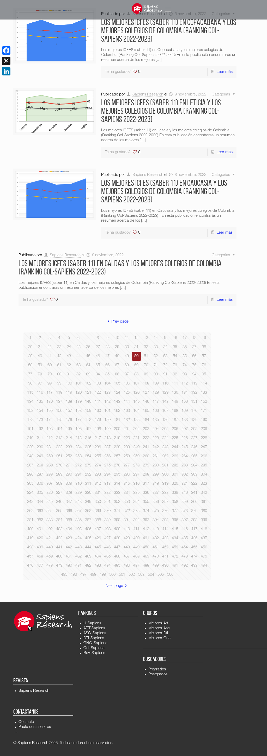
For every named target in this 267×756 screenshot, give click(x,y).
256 (107, 456)
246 (194, 447)
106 (127, 384)
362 (30, 511)
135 (40, 402)
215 (78, 438)
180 (107, 420)
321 (184, 484)
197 (88, 429)
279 (146, 465)
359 (184, 502)
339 (175, 493)
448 (127, 547)
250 (49, 456)
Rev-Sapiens (94, 653)
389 (107, 520)
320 (175, 484)
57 (204, 356)
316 (136, 484)
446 (107, 547)
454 (184, 547)
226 (184, 438)
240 (136, 447)
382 (40, 520)
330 (88, 493)
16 (175, 338)
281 (165, 465)
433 (165, 538)
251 (59, 456)
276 (117, 465)
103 (98, 384)
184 (146, 420)
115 (30, 393)
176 (69, 420)
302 (184, 475)
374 (146, 511)
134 (30, 402)
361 (204, 502)
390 (117, 520)
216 (88, 438)
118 (59, 393)
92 (175, 374)
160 (98, 411)
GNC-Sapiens (95, 643)
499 (103, 575)
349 (88, 502)
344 (40, 502)
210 (30, 438)
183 (136, 420)
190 (204, 420)
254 (88, 456)
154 (40, 411)
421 (49, 538)
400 (30, 529)
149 (175, 402)
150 (184, 402)
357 (165, 502)
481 (78, 566)
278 (136, 465)
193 (49, 429)
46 (98, 356)
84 (98, 374)
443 (78, 547)
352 (117, 502)
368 (88, 511)
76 (204, 365)
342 (204, 493)
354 (136, 502)
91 (165, 374)
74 (185, 365)
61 (59, 365)
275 (107, 465)
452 (165, 547)
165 (146, 411)
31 (136, 347)
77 (30, 374)
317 (146, 484)
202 (136, 429)
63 (78, 365)
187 (175, 420)
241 (146, 447)
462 (78, 557)
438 (30, 547)
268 (40, 465)
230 (40, 447)
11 (127, 338)
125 (127, 393)
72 (165, 365)
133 (204, 393)
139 (78, 402)
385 (69, 520)
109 (156, 384)
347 (69, 502)
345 (49, 502)
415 (175, 529)
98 (49, 384)
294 (107, 475)
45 (88, 356)
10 (117, 338)
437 (204, 538)
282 (175, 465)
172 (30, 420)
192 (40, 429)
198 (98, 429)
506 (170, 575)
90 (156, 374)
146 (146, 402)
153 (30, 411)
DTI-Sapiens (93, 638)
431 (146, 538)
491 (175, 566)
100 (69, 384)
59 (40, 365)
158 (78, 411)
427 (107, 538)
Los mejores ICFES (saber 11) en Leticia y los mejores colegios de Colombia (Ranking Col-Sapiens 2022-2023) (161, 111)
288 (49, 475)
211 (40, 438)
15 (165, 338)
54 (175, 356)
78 (40, 374)
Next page (114, 586)
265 (194, 456)
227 (194, 438)
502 (132, 575)
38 (204, 347)
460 (59, 557)
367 (78, 511)
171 (204, 411)
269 (49, 465)
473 (184, 557)
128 (156, 393)
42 (59, 356)
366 (69, 511)
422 (59, 538)
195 (69, 429)
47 (107, 356)
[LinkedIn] (6, 71)
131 (184, 393)
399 (204, 520)
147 (156, 402)
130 (175, 393)
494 (204, 566)
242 (156, 447)
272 (78, 465)
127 (146, 393)
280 (156, 465)
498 (93, 575)
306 (40, 484)
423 (69, 538)
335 (136, 493)
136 (49, 402)
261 (156, 456)
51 (146, 356)
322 (194, 484)
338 (165, 493)
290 (69, 475)
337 (156, 493)
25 (78, 347)
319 (165, 484)
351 (107, 502)
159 (88, 411)
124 (117, 393)
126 (136, 393)
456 (204, 547)
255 (98, 456)
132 (194, 393)
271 (69, 465)
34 (165, 347)
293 (98, 475)
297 (136, 475)
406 (88, 529)
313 (107, 484)
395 (165, 520)
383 (49, 520)
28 (107, 347)
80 (59, 374)
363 (40, 511)
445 (98, 547)
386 (78, 520)
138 (69, 402)
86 (117, 374)
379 (194, 511)
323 (204, 484)
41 (49, 356)
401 (40, 529)
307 (49, 484)
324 (30, 493)
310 (78, 484)
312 (98, 484)
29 (117, 347)
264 (184, 456)
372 (127, 511)
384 (59, 520)
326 (49, 493)
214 (69, 438)
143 (117, 402)
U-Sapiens (92, 623)
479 (59, 566)
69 (136, 365)
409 (117, 529)
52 (156, 356)
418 (204, 529)
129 (165, 393)
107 (136, 384)
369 (98, 511)
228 (204, 438)
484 (107, 566)
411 (136, 529)
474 (194, 557)
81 (69, 374)
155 (49, 411)
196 (78, 429)
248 (30, 456)
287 (40, 475)
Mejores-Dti (158, 633)
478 (49, 566)
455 (194, 547)
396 (175, 520)
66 (107, 365)
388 (98, 520)
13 (146, 338)
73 (175, 365)
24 (69, 347)
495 (64, 575)
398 (194, 520)
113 (194, 384)
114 (204, 384)
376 (165, 511)
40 (40, 356)
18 (194, 338)
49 (127, 356)
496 (74, 575)
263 (175, 456)
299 (156, 475)
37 (194, 347)
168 (175, 411)
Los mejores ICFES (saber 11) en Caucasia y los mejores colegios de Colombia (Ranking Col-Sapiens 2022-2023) (164, 192)
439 (40, 547)
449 (136, 547)
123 (107, 393)
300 (165, 475)
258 (127, 456)
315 (127, 484)
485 (117, 566)
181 (117, 420)
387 (88, 520)
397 (184, 520)
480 (69, 566)
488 (146, 566)
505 (160, 575)
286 (30, 475)
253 (78, 456)
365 (59, 511)
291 (78, 475)
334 (127, 493)
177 (78, 420)
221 (136, 438)
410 (127, 529)
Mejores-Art (158, 623)
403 (59, 529)
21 (40, 347)
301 (175, 475)
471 (165, 557)
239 (127, 447)
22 (49, 347)
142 (107, 402)
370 (107, 511)
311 (88, 484)
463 (88, 557)
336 (146, 493)
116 (40, 393)
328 (69, 493)
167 (165, 411)
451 (156, 547)
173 (40, 420)
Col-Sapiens (93, 648)
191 (30, 429)
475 (204, 557)
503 (141, 575)
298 (146, 475)
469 (146, 557)
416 (184, 529)
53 (165, 356)
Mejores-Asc (159, 628)
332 (107, 493)
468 (136, 557)
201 (127, 429)
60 (49, 365)
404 (69, 529)
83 (88, 374)
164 (136, 411)
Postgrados (157, 674)
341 (194, 493)
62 (69, 365)
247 (204, 447)
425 (88, 538)
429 (127, 538)
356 (156, 502)
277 (127, 465)
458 (40, 557)
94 (194, 374)
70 (146, 365)
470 (156, 557)
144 (127, 402)
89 (146, 374)
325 (40, 493)
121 (88, 393)
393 (146, 520)
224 (165, 438)
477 (40, 566)
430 (136, 538)
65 (98, 365)
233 (69, 447)
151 (194, 402)
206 (175, 429)
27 (98, 347)
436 (194, 538)
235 (88, 447)
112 (184, 384)
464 (98, 557)
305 (30, 484)
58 (30, 365)
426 (98, 538)
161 (107, 411)
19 (204, 338)
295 (117, 475)
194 (59, 429)
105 (117, 384)
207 (184, 429)
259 (136, 456)
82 (78, 374)
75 (194, 365)
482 (88, 566)
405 (78, 529)
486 (127, 566)
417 (194, 529)
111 (175, 384)
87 (127, 374)
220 (127, 438)
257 (117, 456)
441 (59, 547)
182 (127, 420)
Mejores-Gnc (159, 638)
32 (146, 347)
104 (107, 384)
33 (156, 347)
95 (204, 374)
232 (59, 447)
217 (98, 438)
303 (194, 475)
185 (156, 420)
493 (194, 566)
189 (194, 420)
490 (165, 566)
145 (136, 402)
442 (69, 547)
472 (175, 557)
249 (40, 456)
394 (156, 520)
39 (30, 356)
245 (184, 447)
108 (146, 384)
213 (59, 438)
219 (117, 438)
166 (156, 411)
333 (117, 493)
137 (59, 402)
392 (136, 520)
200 (117, 429)
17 (185, 338)
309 (69, 484)
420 (40, 538)
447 (117, 547)
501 (122, 575)
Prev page (120, 322)
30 (127, 347)
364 (49, 511)
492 (184, 566)
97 (40, 384)
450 (146, 547)
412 (146, 529)
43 (69, 356)
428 (117, 538)
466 (117, 557)
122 (98, 393)
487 (136, 566)
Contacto (26, 722)
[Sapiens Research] (147, 8)
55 (185, 356)
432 (156, 538)
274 (98, 465)
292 (88, 475)
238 (117, 447)
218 (107, 438)
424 (78, 538)
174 (49, 420)
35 (175, 347)
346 (59, 502)
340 (184, 493)
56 (194, 356)
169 (184, 411)
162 (117, 411)
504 (151, 575)
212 (49, 438)
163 (127, 411)
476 (30, 566)
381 (30, 520)
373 (136, 511)
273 (88, 465)
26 (88, 347)
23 (59, 347)
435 (184, 538)
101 (78, 384)
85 (107, 374)
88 (136, 374)
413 (156, 529)
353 (127, 502)
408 (107, 529)
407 (98, 529)
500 (112, 575)
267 (30, 465)
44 (78, 356)
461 (69, 557)
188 (184, 420)
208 (194, 429)
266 (204, 456)
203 (146, 429)
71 (156, 365)
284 (194, 465)
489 (156, 566)
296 (127, 475)
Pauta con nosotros (35, 727)
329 (78, 493)
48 (117, 356)
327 (59, 493)
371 (117, 511)
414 (165, 529)
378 (184, 511)
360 (194, 502)
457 (30, 557)
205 (165, 429)
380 (204, 511)
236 (98, 447)
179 (98, 420)
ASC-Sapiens (94, 633)
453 (175, 547)
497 (83, 575)
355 (146, 502)
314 (117, 484)
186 (165, 420)
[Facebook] (6, 50)
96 (30, 384)
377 (175, 511)
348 (78, 502)
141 (98, 402)
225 (175, 438)
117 (49, 393)
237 (107, 447)
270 (59, 465)
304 (204, 475)
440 (49, 547)
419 (30, 538)
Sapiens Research (147, 95)
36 (185, 347)
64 (88, 365)
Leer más (225, 72)
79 (49, 374)
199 (107, 429)
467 (127, 557)
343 (30, 502)
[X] (6, 61)
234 (78, 447)
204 (156, 429)
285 (204, 465)
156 (59, 411)
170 (194, 411)
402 (49, 529)
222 (146, 438)
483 (98, 566)
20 (30, 347)
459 (49, 557)
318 (156, 484)
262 (165, 456)
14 (156, 338)
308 (59, 484)
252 (69, 456)
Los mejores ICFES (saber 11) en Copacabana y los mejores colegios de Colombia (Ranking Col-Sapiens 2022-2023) (168, 31)
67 (117, 365)
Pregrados (157, 669)
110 (165, 384)
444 (88, 547)
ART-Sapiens (94, 628)
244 (175, 447)
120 (78, 393)
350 (98, 502)
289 (59, 475)
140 (88, 402)
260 (146, 456)
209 (204, 429)
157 (69, 411)
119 (69, 393)
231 (49, 447)
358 (175, 502)
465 (107, 557)
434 (175, 538)
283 (184, 465)
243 (165, 447)
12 (136, 338)
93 (185, 374)
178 (88, 420)
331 (98, 493)
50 (136, 356)
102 (88, 384)
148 (165, 402)
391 (127, 520)
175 (59, 420)
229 (30, 447)
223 (156, 438)
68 (127, 365)
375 (156, 511)
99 (59, 384)
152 (204, 402)
